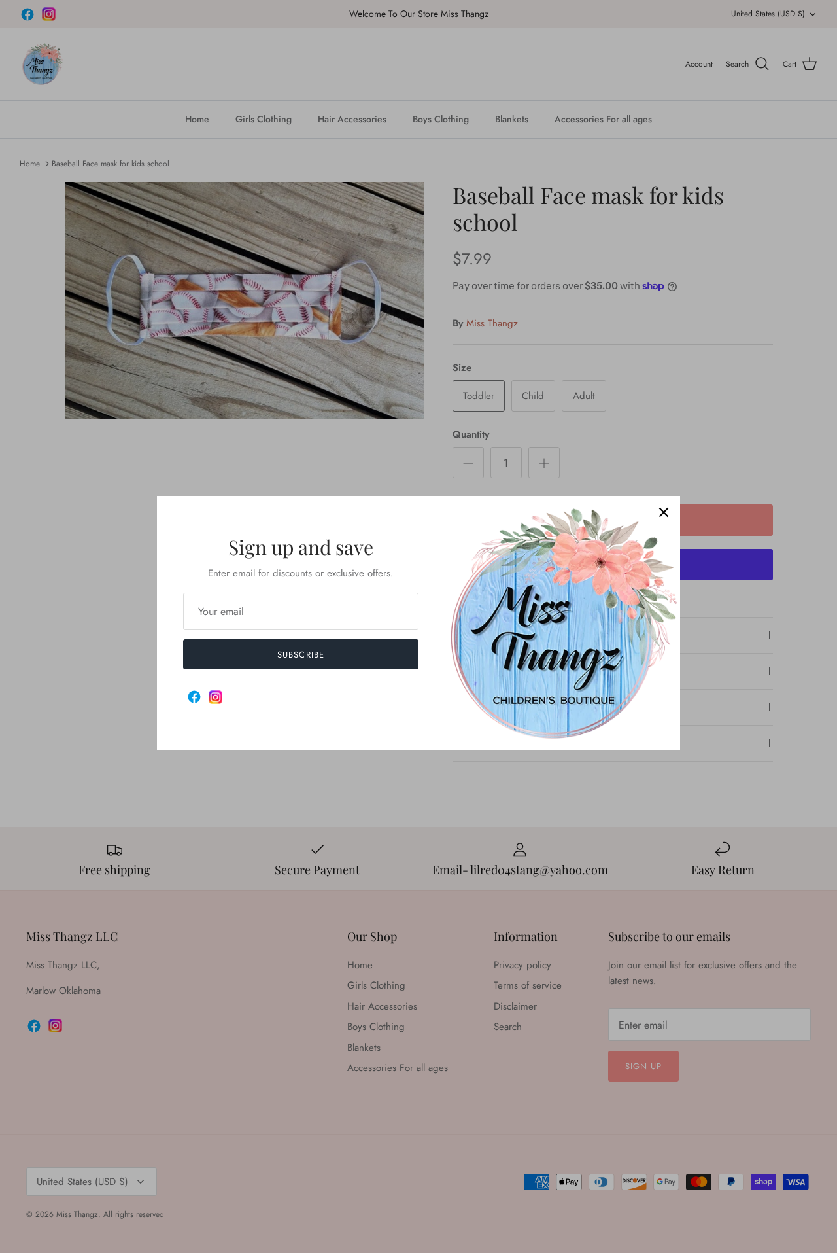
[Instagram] (215, 697)
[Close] (663, 512)
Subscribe (300, 654)
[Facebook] (194, 697)
